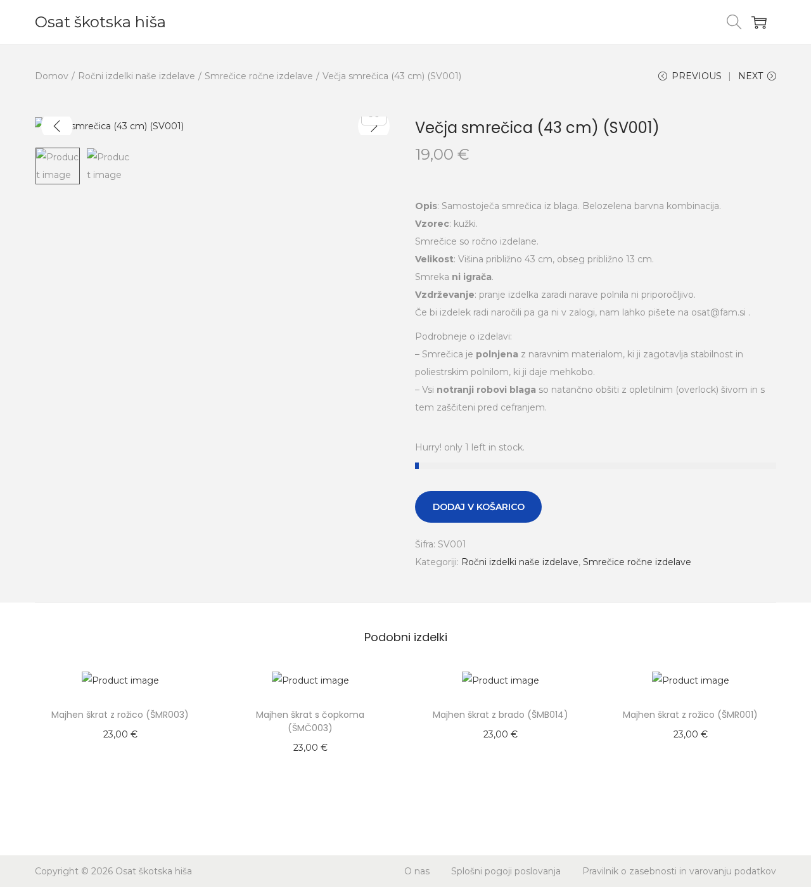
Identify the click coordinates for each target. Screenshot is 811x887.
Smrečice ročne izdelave (259, 76)
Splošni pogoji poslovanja (506, 871)
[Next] (374, 126)
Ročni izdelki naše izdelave (136, 76)
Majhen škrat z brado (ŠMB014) (500, 714)
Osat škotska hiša (100, 22)
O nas (417, 871)
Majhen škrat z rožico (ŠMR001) (690, 714)
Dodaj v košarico (479, 507)
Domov (51, 76)
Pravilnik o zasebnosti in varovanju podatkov (679, 871)
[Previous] (57, 126)
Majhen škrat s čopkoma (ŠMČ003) (310, 721)
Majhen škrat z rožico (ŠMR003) (120, 714)
